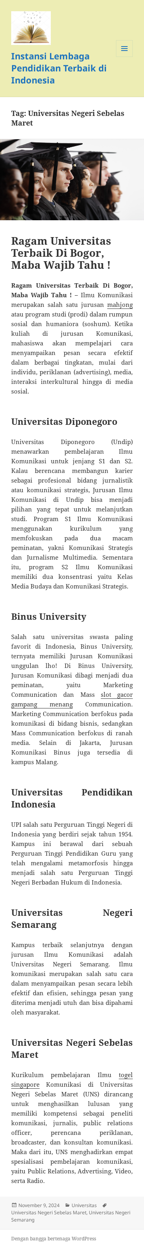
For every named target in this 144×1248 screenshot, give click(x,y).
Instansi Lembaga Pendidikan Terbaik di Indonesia (59, 68)
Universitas (84, 1205)
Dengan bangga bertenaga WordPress (53, 1238)
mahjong (120, 304)
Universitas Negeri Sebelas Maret (48, 1212)
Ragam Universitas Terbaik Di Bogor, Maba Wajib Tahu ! (61, 252)
